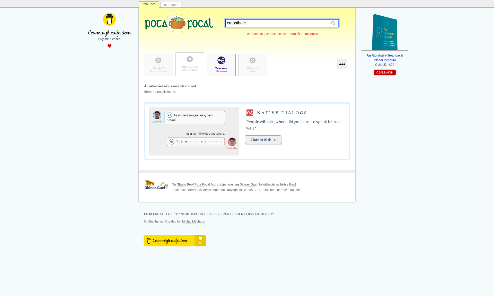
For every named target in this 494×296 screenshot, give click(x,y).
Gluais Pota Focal (193, 184)
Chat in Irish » (263, 139)
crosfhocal (311, 34)
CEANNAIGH (384, 72)
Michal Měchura (193, 221)
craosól (295, 34)
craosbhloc (255, 34)
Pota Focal (149, 4)
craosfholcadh (276, 34)
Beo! (292, 184)
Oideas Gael (248, 184)
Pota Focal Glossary (190, 190)
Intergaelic (170, 5)
